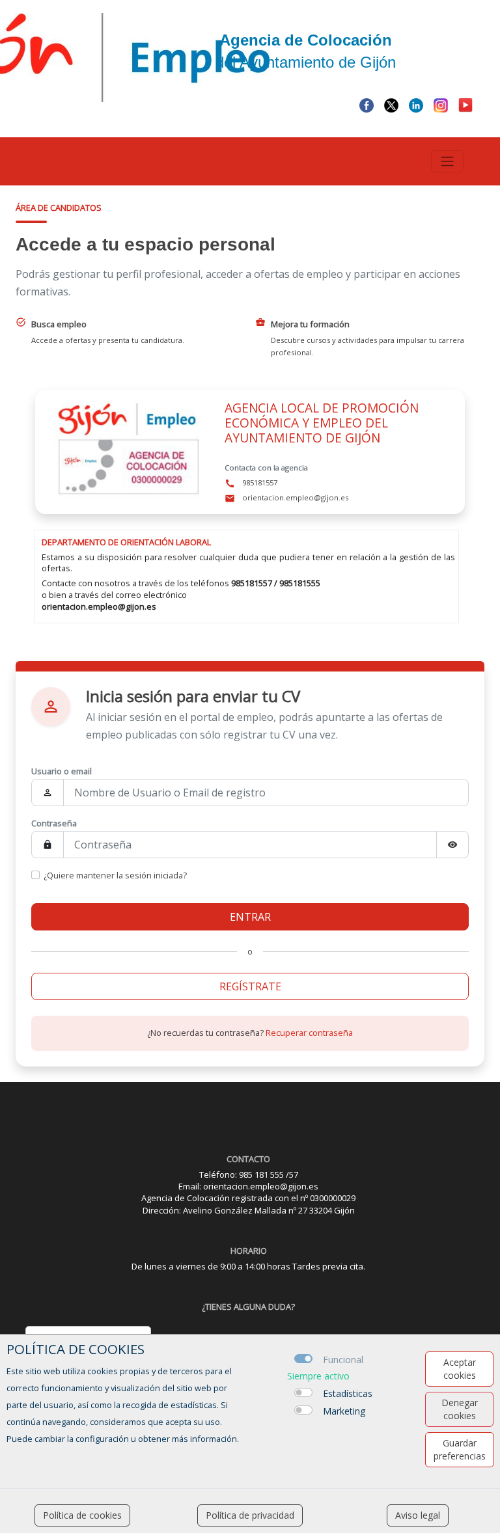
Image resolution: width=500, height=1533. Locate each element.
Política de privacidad (250, 1515)
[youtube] (465, 104)
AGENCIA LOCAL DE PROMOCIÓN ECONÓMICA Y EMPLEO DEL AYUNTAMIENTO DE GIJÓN (322, 422)
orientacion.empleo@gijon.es (99, 606)
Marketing (344, 1411)
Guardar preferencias (460, 1449)
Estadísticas (347, 1393)
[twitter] (391, 104)
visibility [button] (452, 844)
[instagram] (441, 104)
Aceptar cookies (459, 1368)
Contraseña (54, 823)
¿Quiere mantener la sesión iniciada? (115, 875)
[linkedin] (416, 104)
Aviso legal (417, 1515)
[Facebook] (366, 104)
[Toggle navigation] (447, 161)
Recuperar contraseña (309, 1032)
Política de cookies (82, 1515)
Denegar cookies (459, 1409)
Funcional (343, 1359)
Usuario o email (61, 771)
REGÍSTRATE (250, 986)
